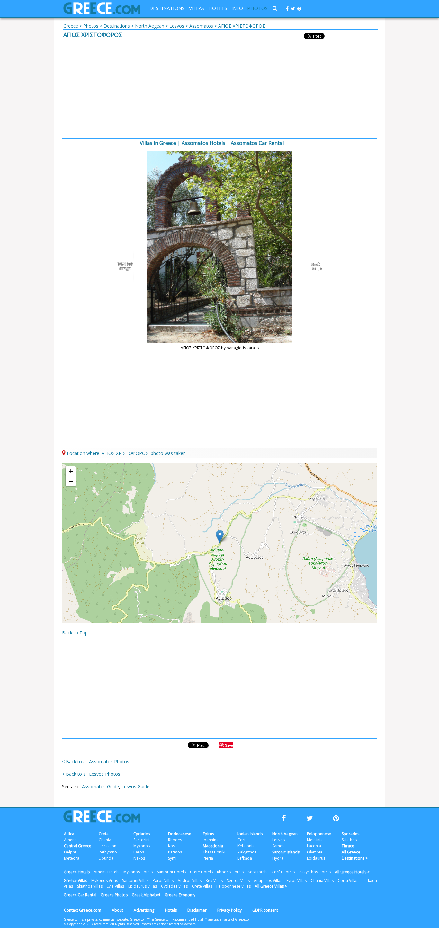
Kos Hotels (257, 872)
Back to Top (75, 633)
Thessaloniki (214, 852)
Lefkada (244, 858)
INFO (237, 8)
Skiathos (349, 840)
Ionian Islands (250, 833)
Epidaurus (316, 858)
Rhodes (175, 840)
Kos (171, 846)
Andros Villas (190, 880)
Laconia (314, 846)
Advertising (144, 910)
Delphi (70, 852)
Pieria (208, 858)
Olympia (314, 852)
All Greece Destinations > (355, 855)
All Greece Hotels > (352, 872)
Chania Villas (322, 880)
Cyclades (141, 833)
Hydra (277, 858)
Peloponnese (319, 833)
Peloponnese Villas (233, 886)
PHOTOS (257, 8)
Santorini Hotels (171, 872)
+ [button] (71, 471)
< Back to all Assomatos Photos (95, 761)
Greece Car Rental (80, 894)
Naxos (139, 858)
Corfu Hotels (283, 872)
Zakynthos (246, 852)
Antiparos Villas (268, 880)
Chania (105, 840)
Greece (70, 26)
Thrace (348, 846)
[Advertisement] (219, 90)
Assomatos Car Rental (257, 142)
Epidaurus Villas (142, 886)
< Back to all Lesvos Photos (91, 774)
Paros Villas (163, 880)
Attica (69, 833)
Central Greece (77, 846)
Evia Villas (115, 886)
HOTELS (217, 8)
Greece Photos (114, 894)
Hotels (171, 910)
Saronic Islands (286, 852)
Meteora (71, 858)
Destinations (116, 26)
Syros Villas (296, 880)
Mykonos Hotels (138, 872)
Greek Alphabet (146, 894)
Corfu (242, 840)
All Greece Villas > (271, 886)
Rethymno (108, 852)
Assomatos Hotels (203, 142)
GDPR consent (265, 910)
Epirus (208, 833)
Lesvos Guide (135, 786)
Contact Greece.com (82, 910)
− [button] (71, 481)
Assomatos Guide (100, 786)
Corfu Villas (348, 880)
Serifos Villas (238, 880)
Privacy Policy (229, 910)
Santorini (141, 840)
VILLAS (196, 8)
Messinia (315, 840)
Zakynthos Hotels (315, 872)
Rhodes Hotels (230, 872)
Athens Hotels (106, 872)
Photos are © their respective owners (168, 924)
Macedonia (213, 846)
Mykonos (141, 846)
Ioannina (211, 840)
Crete (104, 833)
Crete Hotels (201, 872)
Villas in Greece (158, 142)
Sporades (350, 833)
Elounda (106, 858)
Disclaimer (197, 910)
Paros (138, 852)
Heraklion (107, 846)
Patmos (175, 852)
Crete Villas (202, 886)
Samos (278, 846)
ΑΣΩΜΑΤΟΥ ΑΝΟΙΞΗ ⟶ (312, 266)
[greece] (101, 13)
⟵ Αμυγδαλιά (126, 266)
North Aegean (149, 26)
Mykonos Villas (104, 880)
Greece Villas (75, 880)
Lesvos (176, 26)
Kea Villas (214, 880)
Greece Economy (180, 894)
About (117, 910)
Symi (172, 858)
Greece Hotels (77, 872)
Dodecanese (179, 833)
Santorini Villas (135, 880)
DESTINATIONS (166, 8)
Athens (70, 840)
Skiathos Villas (90, 886)
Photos (90, 26)
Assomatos (201, 26)
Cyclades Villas (174, 886)
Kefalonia (246, 846)
